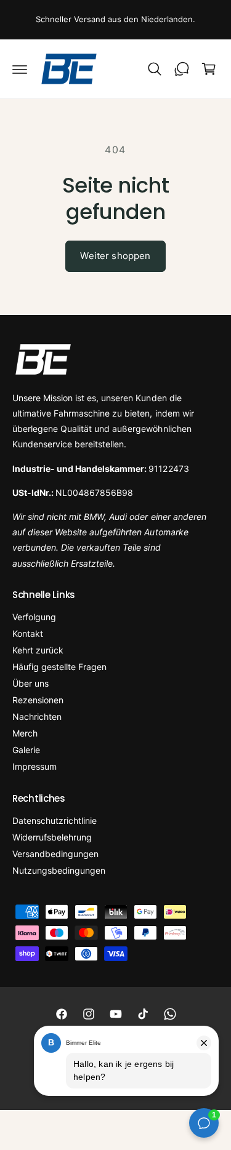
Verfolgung (34, 617)
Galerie (26, 750)
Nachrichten (37, 716)
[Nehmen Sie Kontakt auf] (181, 68)
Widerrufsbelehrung (52, 837)
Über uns (30, 683)
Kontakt (27, 633)
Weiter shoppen (115, 256)
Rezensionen (37, 700)
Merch (25, 733)
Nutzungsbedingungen (58, 870)
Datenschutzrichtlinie (54, 820)
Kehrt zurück (37, 650)
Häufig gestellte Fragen (59, 666)
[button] (19, 68)
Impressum (34, 766)
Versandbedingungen (55, 854)
